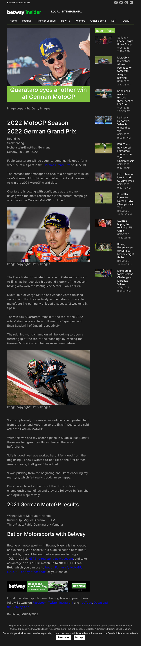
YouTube (86, 602)
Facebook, (40, 602)
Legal (126, 20)
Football (26, 20)
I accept (79, 637)
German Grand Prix (57, 165)
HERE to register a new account (51, 558)
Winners (80, 20)
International (72, 11)
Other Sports (98, 20)
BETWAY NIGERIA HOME (18, 2)
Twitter (53, 602)
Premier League (46, 20)
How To (65, 20)
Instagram (66, 602)
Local (55, 11)
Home (13, 20)
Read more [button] (63, 637)
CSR (113, 20)
